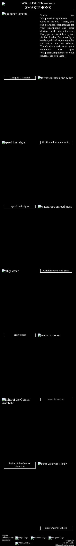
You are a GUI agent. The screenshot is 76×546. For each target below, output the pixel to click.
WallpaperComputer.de (52, 52)
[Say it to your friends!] (22, 543)
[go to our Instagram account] (55, 537)
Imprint (5, 535)
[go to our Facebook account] (37, 537)
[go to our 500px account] (20, 537)
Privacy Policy (7, 538)
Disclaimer (6, 540)
